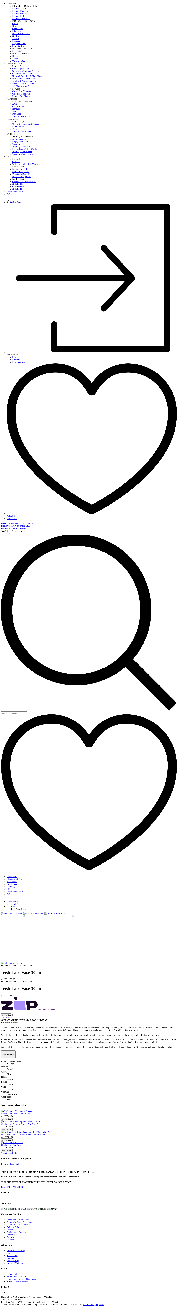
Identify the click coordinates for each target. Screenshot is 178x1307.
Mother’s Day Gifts (20, 171)
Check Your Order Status (18, 1219)
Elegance (16, 41)
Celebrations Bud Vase (11, 1145)
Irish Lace (16, 114)
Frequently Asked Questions (19, 1222)
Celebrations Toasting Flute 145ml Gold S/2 (20, 1124)
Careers (10, 1253)
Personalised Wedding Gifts (24, 149)
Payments (11, 1237)
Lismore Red (18, 16)
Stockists (10, 1240)
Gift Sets (16, 161)
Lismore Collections (21, 18)
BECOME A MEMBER (12, 1187)
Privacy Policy (13, 1274)
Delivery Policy (13, 1227)
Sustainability (12, 1255)
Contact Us (12, 518)
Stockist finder (15, 202)
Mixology (16, 31)
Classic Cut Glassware (22, 91)
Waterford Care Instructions (19, 1224)
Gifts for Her (18, 186)
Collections (12, 876)
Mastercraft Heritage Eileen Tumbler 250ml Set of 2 (24, 1134)
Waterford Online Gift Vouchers (26, 164)
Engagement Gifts (20, 141)
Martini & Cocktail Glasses (24, 79)
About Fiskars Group (16, 1250)
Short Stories (18, 46)
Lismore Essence (19, 13)
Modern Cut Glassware (22, 96)
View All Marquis (20, 61)
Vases (14, 129)
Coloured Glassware (21, 94)
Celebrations (17, 28)
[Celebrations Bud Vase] (12, 1142)
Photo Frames (18, 126)
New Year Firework (21, 33)
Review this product (10, 1164)
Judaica (15, 38)
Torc (14, 111)
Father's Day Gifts (20, 169)
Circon (15, 23)
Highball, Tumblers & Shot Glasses (27, 76)
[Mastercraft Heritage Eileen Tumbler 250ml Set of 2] (25, 1132)
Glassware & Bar (14, 879)
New (14, 26)
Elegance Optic (19, 43)
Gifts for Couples (19, 184)
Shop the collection (9, 1153)
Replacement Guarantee (17, 1232)
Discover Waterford (15, 891)
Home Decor (12, 884)
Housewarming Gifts (21, 176)
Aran (14, 104)
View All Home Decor (22, 131)
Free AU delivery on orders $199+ (16, 526)
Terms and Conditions (16, 1276)
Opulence (16, 36)
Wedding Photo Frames (22, 146)
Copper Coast (18, 106)
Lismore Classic (19, 8)
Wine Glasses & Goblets (23, 84)
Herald (15, 56)
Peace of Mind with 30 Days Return (17, 523)
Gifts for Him (18, 189)
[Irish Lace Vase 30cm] (11, 913)
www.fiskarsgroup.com (93, 1304)
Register (15, 359)
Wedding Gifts (18, 144)
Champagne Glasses (21, 68)
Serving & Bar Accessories (24, 81)
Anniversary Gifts (20, 139)
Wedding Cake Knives (22, 151)
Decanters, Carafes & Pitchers (25, 71)
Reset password (19, 362)
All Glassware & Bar (21, 86)
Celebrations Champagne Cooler (15, 1114)
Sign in (15, 357)
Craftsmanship (13, 1260)
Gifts (9, 889)
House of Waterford (15, 1263)
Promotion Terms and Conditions (21, 1279)
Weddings (11, 886)
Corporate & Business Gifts (24, 181)
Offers (9, 894)
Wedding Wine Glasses (22, 154)
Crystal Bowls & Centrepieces (25, 124)
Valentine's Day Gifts (21, 174)
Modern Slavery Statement (18, 1281)
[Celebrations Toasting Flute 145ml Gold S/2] (21, 1121)
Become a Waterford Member (14, 528)
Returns (10, 1230)
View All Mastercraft (21, 116)
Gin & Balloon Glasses (22, 73)
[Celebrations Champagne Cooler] (16, 1111)
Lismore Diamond (20, 11)
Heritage (16, 109)
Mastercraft (17, 51)
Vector (15, 58)
